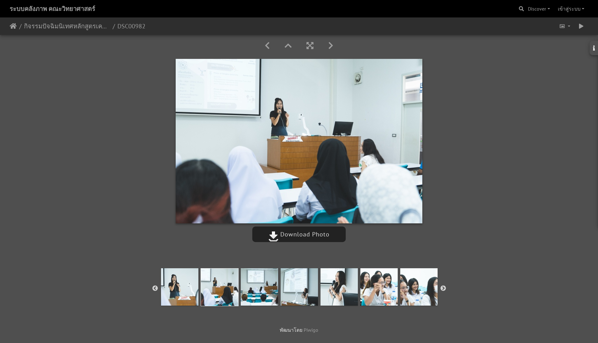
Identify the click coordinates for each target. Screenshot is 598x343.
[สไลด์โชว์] (581, 26)
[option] (180, 287)
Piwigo (311, 330)
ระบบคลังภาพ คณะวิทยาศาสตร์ (52, 9)
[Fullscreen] (310, 45)
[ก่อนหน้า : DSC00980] (267, 45)
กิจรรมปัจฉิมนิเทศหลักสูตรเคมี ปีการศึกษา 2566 (67, 26)
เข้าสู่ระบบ (569, 9)
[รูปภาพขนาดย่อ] (288, 45)
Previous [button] (155, 288)
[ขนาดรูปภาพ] (564, 26)
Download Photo (304, 234)
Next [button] (443, 288)
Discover (537, 9)
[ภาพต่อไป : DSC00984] (331, 45)
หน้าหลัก (13, 26)
